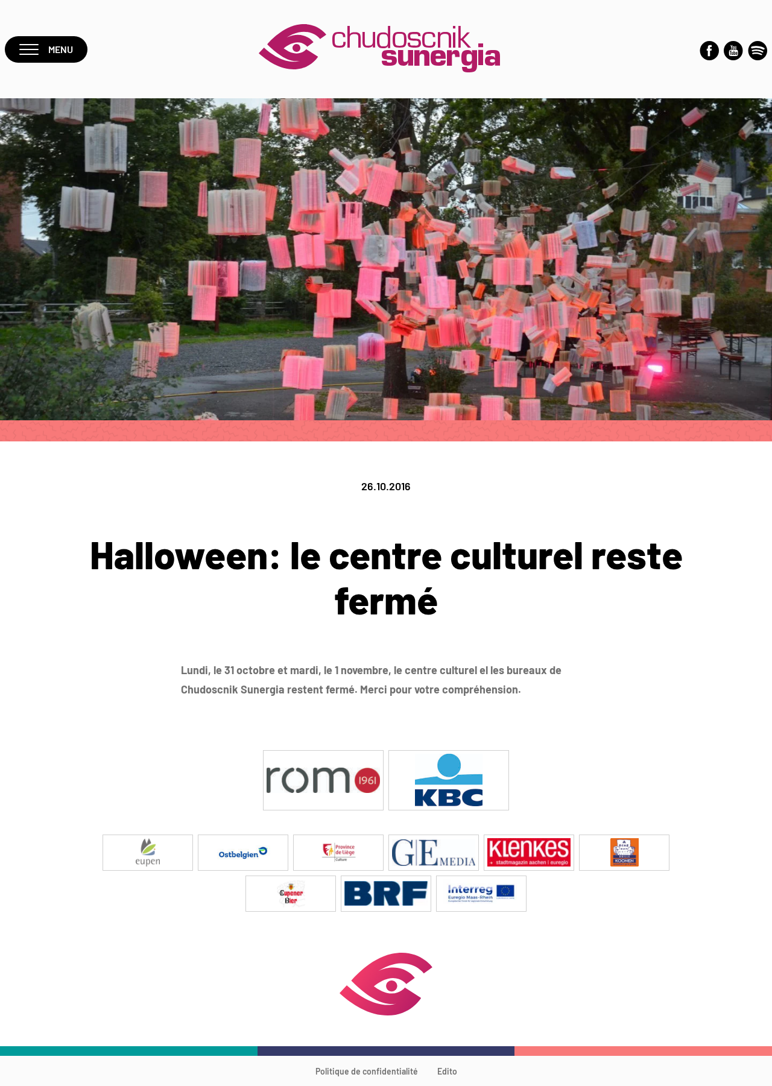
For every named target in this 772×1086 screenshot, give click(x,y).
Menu (60, 49)
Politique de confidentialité (366, 1071)
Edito (447, 1071)
